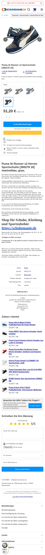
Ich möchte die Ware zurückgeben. (15, 521)
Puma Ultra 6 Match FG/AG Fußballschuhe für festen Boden (22, 324)
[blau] (30, 91)
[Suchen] (28, 9)
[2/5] (15, 424)
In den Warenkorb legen (23, 124)
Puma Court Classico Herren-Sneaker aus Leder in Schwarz (26, 341)
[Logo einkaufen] (14, 9)
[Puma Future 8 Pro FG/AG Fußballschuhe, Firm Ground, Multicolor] (5, 389)
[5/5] (27, 424)
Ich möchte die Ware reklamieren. (14, 517)
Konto (4, 535)
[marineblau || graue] (8, 102)
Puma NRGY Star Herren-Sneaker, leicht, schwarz (25, 333)
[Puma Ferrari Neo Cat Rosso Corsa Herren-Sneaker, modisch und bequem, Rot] (5, 351)
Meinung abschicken (22, 469)
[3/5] (19, 424)
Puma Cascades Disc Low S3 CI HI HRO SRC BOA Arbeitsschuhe (25, 371)
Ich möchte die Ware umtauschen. (15, 524)
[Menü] (41, 9)
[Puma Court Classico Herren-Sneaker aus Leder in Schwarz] (5, 342)
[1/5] (11, 424)
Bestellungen (8, 506)
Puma (26, 268)
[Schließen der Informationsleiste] (41, 3)
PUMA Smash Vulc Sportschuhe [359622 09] (25, 380)
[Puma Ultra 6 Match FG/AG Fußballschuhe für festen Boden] (5, 325)
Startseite (15, 15)
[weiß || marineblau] (8, 91)
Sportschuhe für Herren (37, 15)
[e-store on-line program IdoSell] (22, 497)
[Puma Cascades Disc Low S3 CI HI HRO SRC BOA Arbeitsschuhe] (5, 372)
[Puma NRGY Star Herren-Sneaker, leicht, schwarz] (5, 333)
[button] (5, 39)
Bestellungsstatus (8, 510)
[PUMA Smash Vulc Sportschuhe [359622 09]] (5, 381)
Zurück (5, 15)
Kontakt (5, 528)
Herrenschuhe (24, 15)
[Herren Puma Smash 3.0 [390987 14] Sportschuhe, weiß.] (5, 363)
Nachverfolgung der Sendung (13, 514)
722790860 (6, 480)
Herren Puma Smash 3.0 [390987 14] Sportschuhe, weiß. (24, 362)
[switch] (5, 552)
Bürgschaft (27, 275)
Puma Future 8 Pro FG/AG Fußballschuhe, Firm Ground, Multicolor (25, 389)
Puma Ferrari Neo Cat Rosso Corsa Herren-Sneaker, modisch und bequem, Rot (25, 352)
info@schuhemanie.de (19, 480)
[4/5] (23, 424)
